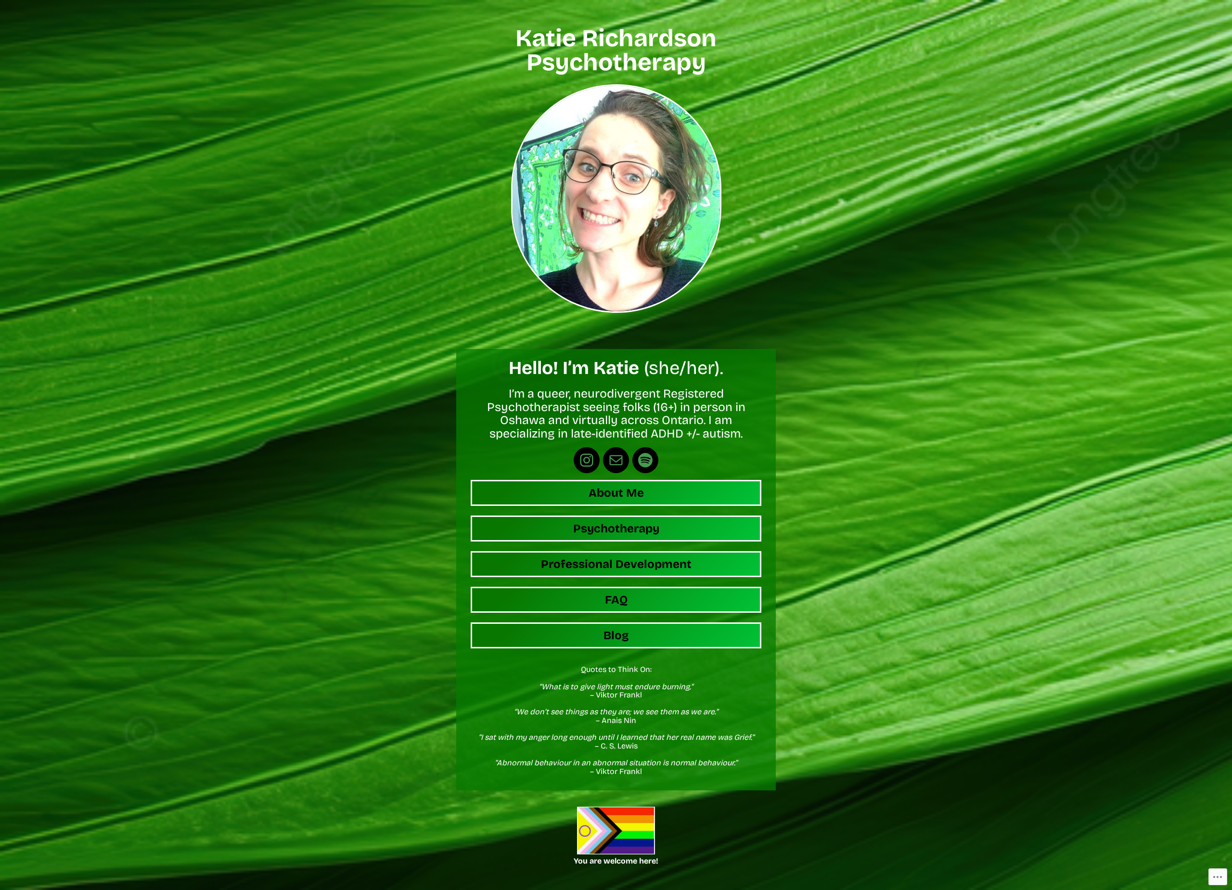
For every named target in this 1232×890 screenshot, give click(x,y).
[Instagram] (587, 460)
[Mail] (616, 460)
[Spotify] (645, 460)
